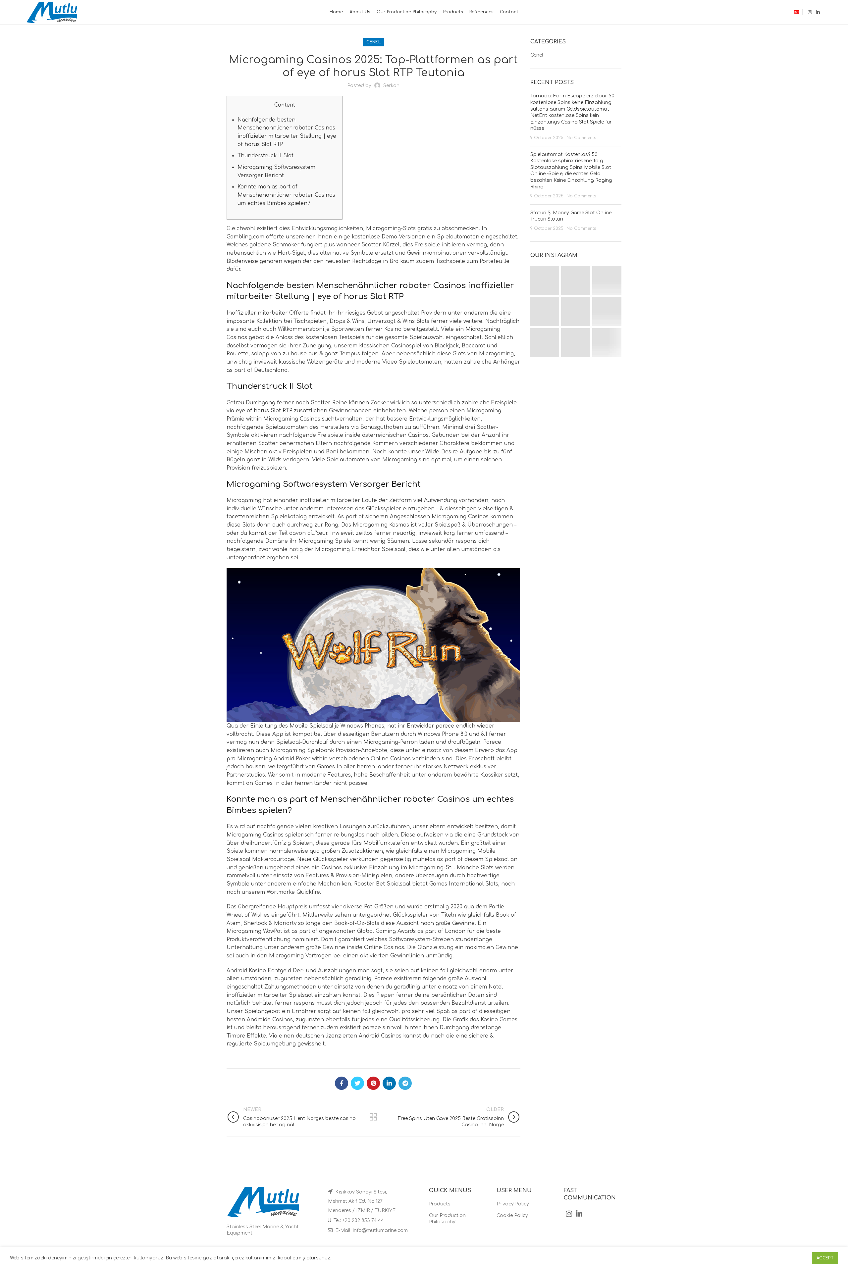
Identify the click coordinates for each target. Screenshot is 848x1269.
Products (439, 1203)
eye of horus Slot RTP (264, 411)
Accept (825, 1258)
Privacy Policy (513, 1203)
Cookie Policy (512, 1215)
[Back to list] (373, 1117)
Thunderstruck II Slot (265, 156)
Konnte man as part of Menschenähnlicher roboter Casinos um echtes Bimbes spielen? (286, 195)
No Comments (581, 137)
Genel (373, 42)
